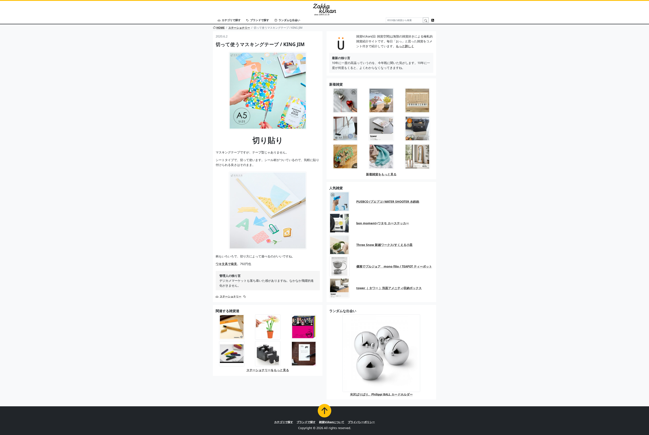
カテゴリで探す (231, 20)
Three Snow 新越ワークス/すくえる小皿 (384, 245)
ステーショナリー (239, 28)
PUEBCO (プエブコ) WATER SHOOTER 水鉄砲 (387, 202)
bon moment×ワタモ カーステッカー (382, 223)
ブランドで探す (259, 20)
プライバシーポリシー (361, 422)
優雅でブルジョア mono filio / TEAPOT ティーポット (394, 266)
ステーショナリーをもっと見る (267, 370)
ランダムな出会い (289, 20)
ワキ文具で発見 (226, 264)
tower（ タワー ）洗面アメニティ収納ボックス (389, 288)
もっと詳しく (405, 46)
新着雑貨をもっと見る (381, 174)
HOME (220, 28)
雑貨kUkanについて (331, 422)
